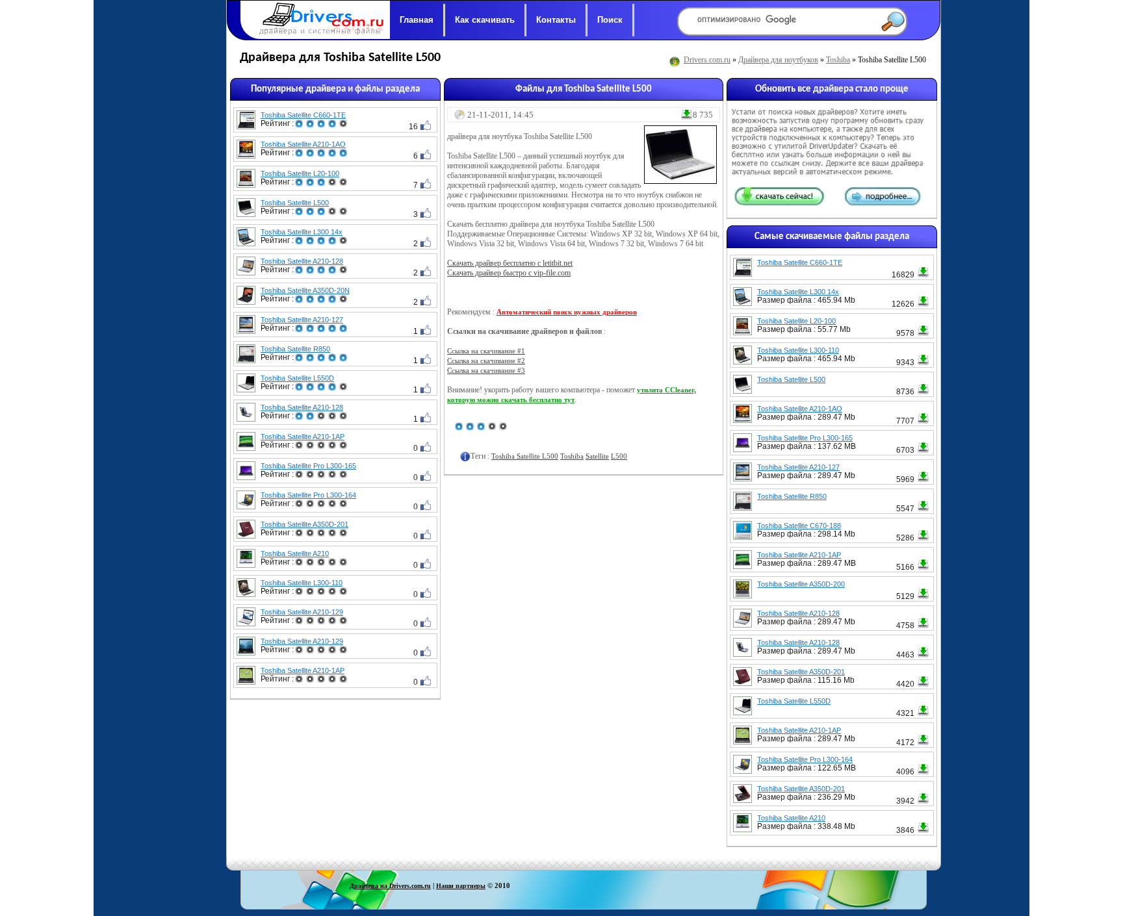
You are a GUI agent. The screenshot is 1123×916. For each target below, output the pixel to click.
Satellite (597, 456)
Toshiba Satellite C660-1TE (303, 115)
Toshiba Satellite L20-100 (300, 173)
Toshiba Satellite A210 (295, 553)
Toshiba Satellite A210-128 (302, 261)
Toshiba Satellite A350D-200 (801, 584)
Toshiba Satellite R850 (295, 349)
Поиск (610, 20)
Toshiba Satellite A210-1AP (302, 436)
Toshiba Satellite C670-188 (799, 525)
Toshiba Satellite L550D (297, 378)
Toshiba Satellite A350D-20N (305, 290)
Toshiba (838, 59)
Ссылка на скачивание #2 (486, 360)
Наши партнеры (460, 885)
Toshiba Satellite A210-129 (302, 612)
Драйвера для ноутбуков (778, 59)
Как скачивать (485, 20)
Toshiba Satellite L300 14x (301, 232)
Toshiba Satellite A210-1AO (303, 144)
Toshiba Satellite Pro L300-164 (308, 495)
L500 (619, 456)
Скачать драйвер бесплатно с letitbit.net (510, 263)
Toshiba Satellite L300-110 (301, 583)
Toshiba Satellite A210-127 (302, 320)
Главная (416, 20)
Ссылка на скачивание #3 (486, 370)
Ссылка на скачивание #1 (486, 351)
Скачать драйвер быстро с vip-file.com (509, 272)
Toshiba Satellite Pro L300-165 (308, 466)
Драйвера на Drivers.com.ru (390, 885)
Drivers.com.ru (707, 59)
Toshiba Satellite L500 (295, 203)
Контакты (556, 20)
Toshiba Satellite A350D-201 (304, 524)
